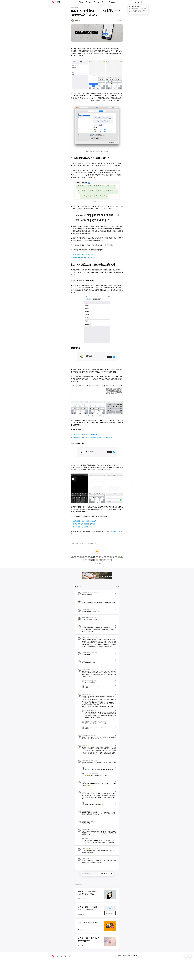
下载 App (120, 955)
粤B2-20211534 (139, 957)
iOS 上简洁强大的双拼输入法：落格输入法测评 (86, 434)
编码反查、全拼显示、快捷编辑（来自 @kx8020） (97, 416)
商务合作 (130, 955)
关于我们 (135, 955)
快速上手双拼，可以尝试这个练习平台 (84, 527)
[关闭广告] (111, 572)
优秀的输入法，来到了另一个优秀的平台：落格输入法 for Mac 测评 (92, 437)
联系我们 (125, 955)
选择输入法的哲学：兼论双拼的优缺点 (84, 257)
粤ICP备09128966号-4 (132, 957)
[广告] (97, 575)
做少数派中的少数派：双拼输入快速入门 (84, 254)
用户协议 (140, 955)
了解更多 (139, 11)
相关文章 (109, 356)
